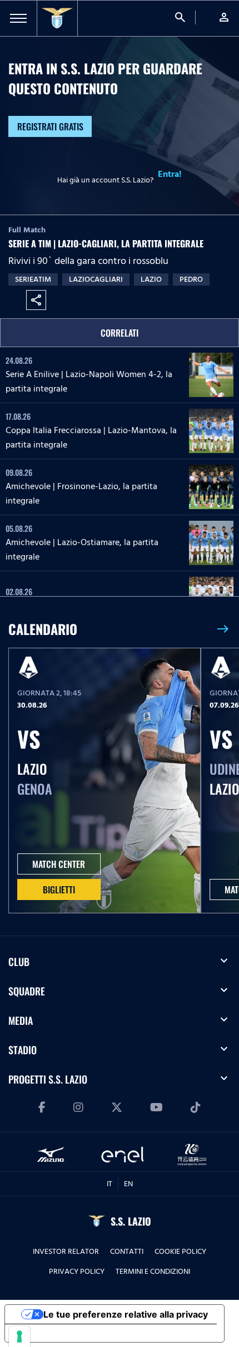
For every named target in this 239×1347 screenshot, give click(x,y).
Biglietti (59, 889)
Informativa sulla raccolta (68, 1333)
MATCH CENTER (58, 864)
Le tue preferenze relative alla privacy (125, 1314)
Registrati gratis (50, 126)
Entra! (170, 174)
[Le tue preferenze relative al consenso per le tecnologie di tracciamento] (19, 1336)
